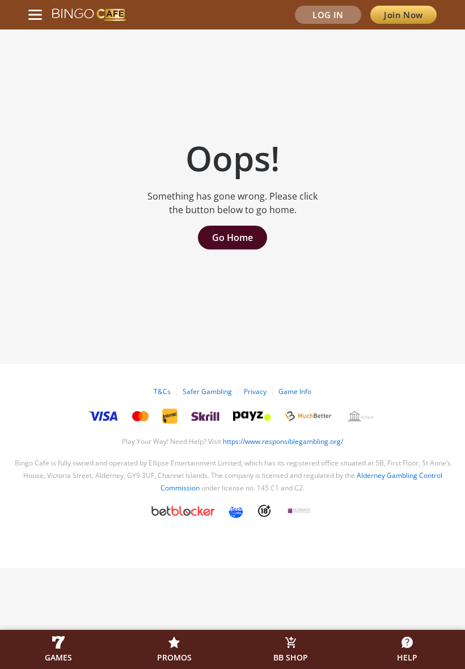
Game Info (294, 391)
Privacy (255, 391)
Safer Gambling (207, 391)
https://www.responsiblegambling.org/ (283, 441)
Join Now (403, 14)
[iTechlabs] (236, 510)
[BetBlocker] (183, 511)
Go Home (232, 237)
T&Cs (162, 391)
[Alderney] (299, 510)
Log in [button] (328, 14)
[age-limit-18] (264, 511)
